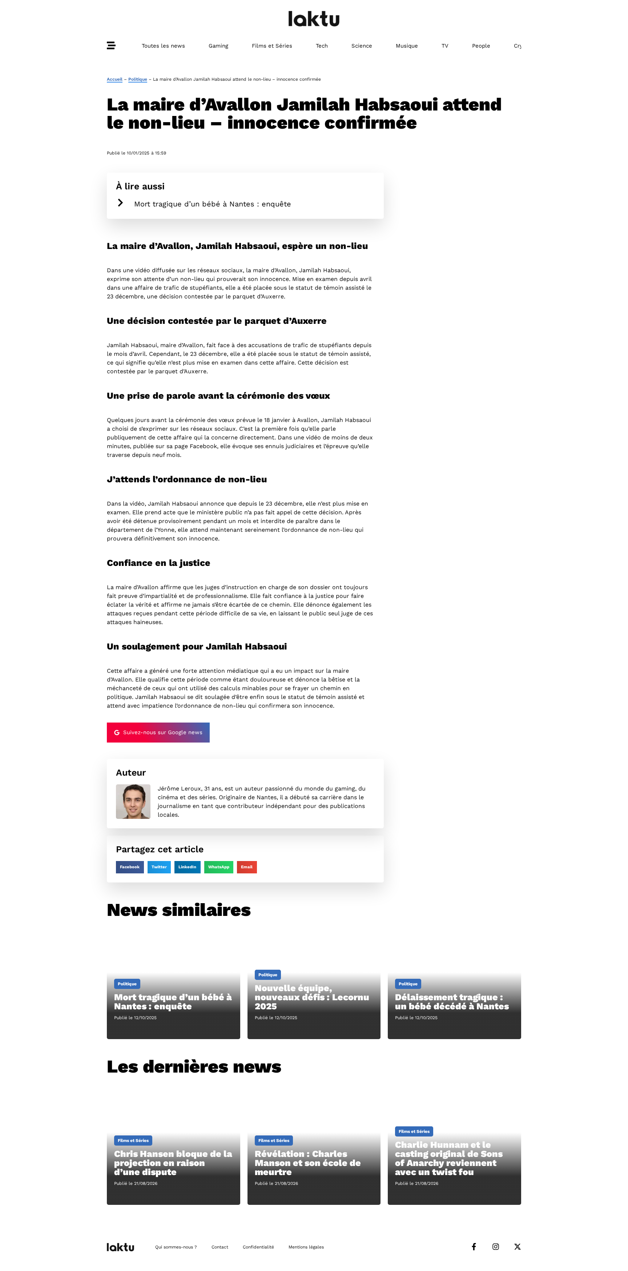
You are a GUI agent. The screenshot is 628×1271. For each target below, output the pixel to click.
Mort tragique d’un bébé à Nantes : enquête (212, 204)
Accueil (114, 79)
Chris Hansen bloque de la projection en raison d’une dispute (173, 1163)
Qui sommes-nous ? (176, 1247)
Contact (220, 1247)
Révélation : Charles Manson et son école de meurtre (308, 1163)
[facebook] (474, 1246)
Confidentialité (258, 1247)
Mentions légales (306, 1247)
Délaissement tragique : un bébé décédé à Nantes (452, 1001)
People (481, 46)
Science (361, 46)
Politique (137, 79)
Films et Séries (272, 46)
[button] (130, 867)
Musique (407, 46)
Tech (322, 46)
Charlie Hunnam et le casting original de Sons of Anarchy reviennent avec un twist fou (449, 1158)
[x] (517, 1246)
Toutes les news (163, 46)
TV (445, 46)
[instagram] (495, 1246)
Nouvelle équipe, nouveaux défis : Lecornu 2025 (312, 997)
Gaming (218, 46)
